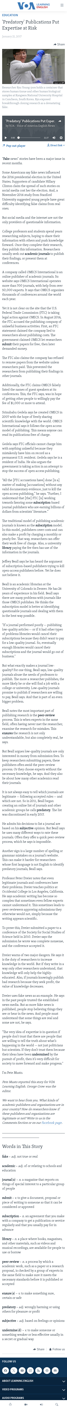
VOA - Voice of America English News (32, 126)
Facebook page (51, 1123)
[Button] (59, 44)
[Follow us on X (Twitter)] (13, 1370)
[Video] (26, 1404)
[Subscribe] (55, 1370)
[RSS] (38, 1370)
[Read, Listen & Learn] (10, 1404)
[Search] (56, 1404)
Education (10, 15)
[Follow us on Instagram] (30, 1370)
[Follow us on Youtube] (22, 1370)
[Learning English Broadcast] (41, 1404)
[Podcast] (46, 1370)
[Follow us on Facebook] (5, 1370)
